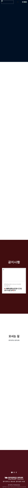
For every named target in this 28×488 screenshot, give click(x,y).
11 (13, 221)
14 (26, 221)
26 (4, 214)
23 (4, 228)
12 (17, 221)
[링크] (7, 2)
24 (9, 228)
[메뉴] (18, 2)
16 (4, 225)
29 (17, 214)
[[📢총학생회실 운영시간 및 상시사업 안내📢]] (14, 280)
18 (13, 225)
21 (26, 225)
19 (17, 225)
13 (21, 221)
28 (13, 214)
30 (21, 214)
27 (9, 214)
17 (9, 225)
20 (21, 225)
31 (26, 214)
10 (9, 221)
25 (13, 228)
